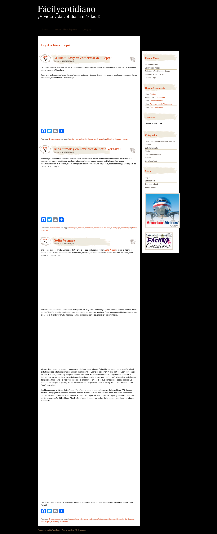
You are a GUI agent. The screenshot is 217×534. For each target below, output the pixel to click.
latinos (90, 139)
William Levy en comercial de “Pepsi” (83, 57)
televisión (102, 139)
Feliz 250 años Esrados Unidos (157, 71)
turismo (148, 157)
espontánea (108, 519)
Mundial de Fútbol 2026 (154, 74)
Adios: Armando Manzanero (161, 104)
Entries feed (150, 180)
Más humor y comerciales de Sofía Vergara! (87, 148)
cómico (85, 139)
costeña (91, 519)
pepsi (96, 139)
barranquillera (74, 519)
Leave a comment (121, 139)
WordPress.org (151, 187)
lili (73, 61)
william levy (110, 139)
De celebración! (151, 64)
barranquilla (73, 227)
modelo (116, 519)
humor (113, 227)
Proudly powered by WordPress (49, 530)
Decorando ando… (157, 100)
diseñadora (99, 519)
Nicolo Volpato (80, 530)
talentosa (54, 521)
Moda (147, 151)
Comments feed (151, 184)
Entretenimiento (54, 139)
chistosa (81, 227)
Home (45, 28)
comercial (78, 139)
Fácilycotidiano (67, 8)
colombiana (89, 227)
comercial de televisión (102, 227)
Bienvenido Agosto (152, 67)
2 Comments (63, 521)
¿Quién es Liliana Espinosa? (65, 29)
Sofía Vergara (126, 227)
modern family (124, 519)
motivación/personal (153, 154)
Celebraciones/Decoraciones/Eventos (160, 141)
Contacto (86, 29)
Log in (147, 177)
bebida (71, 139)
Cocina (148, 144)
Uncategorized (151, 161)
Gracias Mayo (150, 77)
